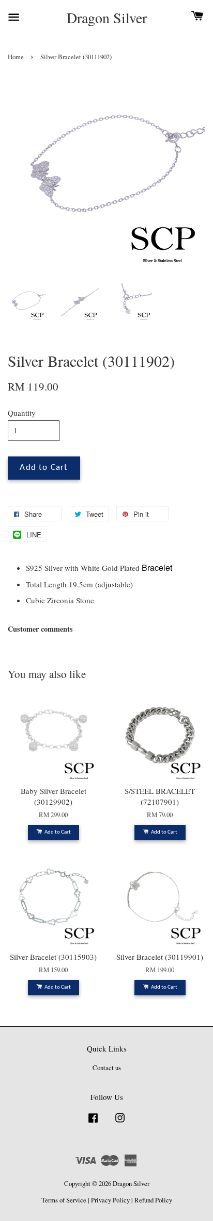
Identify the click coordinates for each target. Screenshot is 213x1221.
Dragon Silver (107, 18)
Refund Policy (153, 1200)
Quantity (22, 413)
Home (16, 57)
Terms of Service (63, 1200)
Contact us (107, 1067)
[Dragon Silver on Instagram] (120, 1122)
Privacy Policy (110, 1200)
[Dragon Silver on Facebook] (93, 1122)
